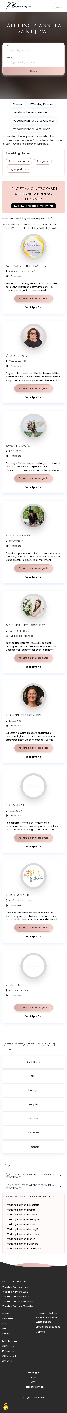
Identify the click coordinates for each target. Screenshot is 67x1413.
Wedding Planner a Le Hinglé (22, 1229)
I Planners (7, 1318)
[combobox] (33, 49)
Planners (18, 104)
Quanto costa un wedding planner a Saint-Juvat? (30, 1176)
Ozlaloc (13, 985)
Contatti (7, 1333)
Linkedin (9, 1351)
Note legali (33, 1372)
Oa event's (15, 805)
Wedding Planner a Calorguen (23, 1219)
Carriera (40, 1331)
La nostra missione (46, 1313)
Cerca (33, 71)
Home (5, 1313)
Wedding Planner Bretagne (29, 112)
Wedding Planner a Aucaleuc (23, 1205)
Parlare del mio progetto (33, 298)
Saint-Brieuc (33, 1062)
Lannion (33, 1118)
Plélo (33, 1076)
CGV (33, 1382)
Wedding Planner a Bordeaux (17, 1296)
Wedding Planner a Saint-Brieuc (24, 1248)
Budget (41, 161)
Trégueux (33, 1146)
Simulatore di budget (48, 1326)
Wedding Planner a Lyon (15, 1291)
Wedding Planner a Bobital (21, 1209)
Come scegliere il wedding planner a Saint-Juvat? (30, 1186)
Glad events (17, 355)
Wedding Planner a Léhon (21, 1239)
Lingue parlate (17, 169)
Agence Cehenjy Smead (26, 266)
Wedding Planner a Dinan (21, 1224)
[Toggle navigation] (57, 6)
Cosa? (10, 45)
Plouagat (33, 1090)
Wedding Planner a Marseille (17, 1306)
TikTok (8, 1361)
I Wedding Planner (41, 104)
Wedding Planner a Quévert (22, 1243)
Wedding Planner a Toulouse (17, 1301)
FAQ (4, 1323)
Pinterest (10, 1346)
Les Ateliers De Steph (24, 715)
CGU (33, 1377)
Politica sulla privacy (33, 1386)
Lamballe (33, 1132)
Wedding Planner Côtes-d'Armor (33, 121)
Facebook (10, 1356)
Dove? (9, 57)
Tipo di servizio (17, 161)
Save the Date (18, 445)
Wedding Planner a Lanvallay (23, 1234)
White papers (43, 1321)
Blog (4, 1328)
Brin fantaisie (18, 895)
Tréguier (33, 1104)
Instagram (11, 1341)
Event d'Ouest (18, 535)
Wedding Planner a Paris (15, 1287)
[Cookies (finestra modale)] (5, 1407)
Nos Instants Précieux (25, 625)
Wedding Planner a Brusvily (22, 1214)
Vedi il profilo (33, 307)
